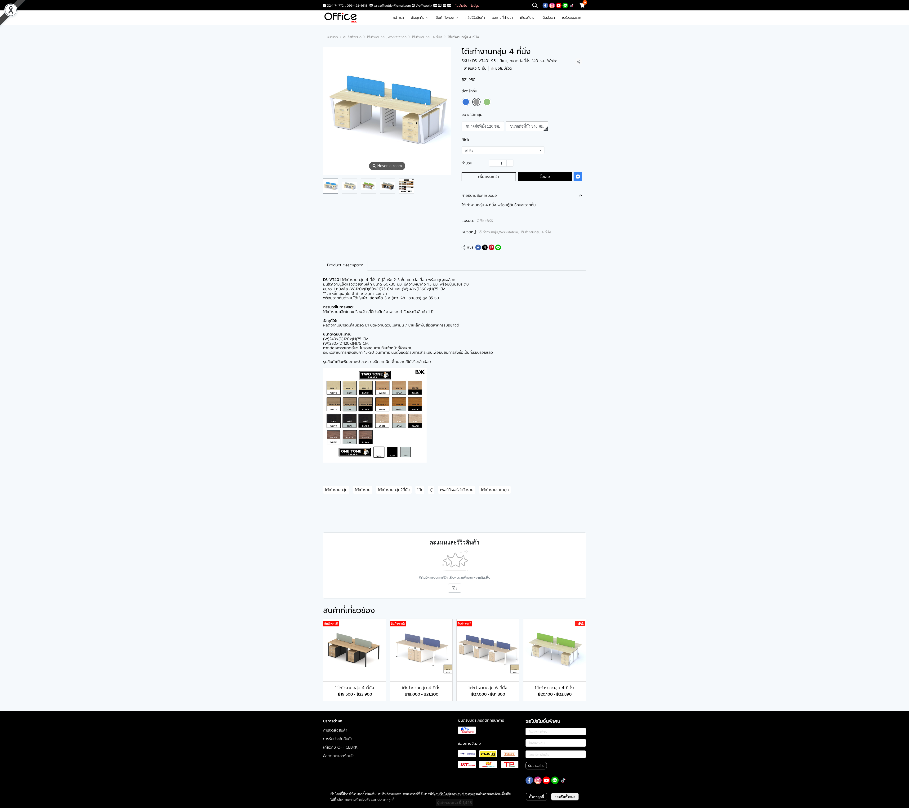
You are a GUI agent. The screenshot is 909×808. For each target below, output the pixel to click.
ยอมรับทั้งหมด (564, 797)
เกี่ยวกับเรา (527, 17)
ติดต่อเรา (549, 17)
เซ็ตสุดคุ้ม (418, 17)
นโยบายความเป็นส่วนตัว (353, 799)
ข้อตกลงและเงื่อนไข (339, 756)
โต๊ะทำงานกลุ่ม (336, 490)
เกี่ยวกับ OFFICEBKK (340, 747)
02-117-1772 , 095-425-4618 (346, 5)
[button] (535, 5)
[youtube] (558, 5)
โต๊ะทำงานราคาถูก (495, 490)
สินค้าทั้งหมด (445, 17)
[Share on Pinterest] (491, 247)
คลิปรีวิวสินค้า (475, 17)
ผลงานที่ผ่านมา (502, 17)
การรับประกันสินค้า (337, 739)
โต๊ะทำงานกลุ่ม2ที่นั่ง (394, 490)
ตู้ (431, 490)
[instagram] (552, 5)
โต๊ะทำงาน (362, 490)
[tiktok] (572, 5)
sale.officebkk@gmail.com (392, 5)
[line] (565, 5)
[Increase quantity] (510, 163)
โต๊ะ (419, 490)
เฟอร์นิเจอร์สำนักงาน (456, 490)
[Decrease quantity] (492, 163)
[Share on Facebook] (478, 247)
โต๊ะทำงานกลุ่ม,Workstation (386, 37)
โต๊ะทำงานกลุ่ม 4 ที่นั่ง (427, 37)
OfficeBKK (485, 220)
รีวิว (454, 588)
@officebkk (424, 5)
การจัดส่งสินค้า (335, 730)
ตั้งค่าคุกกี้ (536, 797)
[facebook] (545, 5)
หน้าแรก (398, 17)
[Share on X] (485, 247)
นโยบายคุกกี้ (385, 799)
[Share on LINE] (498, 247)
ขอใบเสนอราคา (572, 17)
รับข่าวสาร (536, 765)
